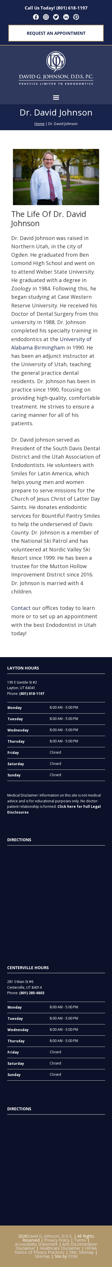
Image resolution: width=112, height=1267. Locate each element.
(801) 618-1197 (72, 8)
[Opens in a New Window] (36, 17)
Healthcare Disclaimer (60, 1248)
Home (39, 123)
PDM (73, 1256)
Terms (80, 1240)
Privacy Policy (56, 1240)
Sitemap (42, 1256)
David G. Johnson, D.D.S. (50, 1236)
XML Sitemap (81, 1252)
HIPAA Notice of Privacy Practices (56, 1250)
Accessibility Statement (36, 1244)
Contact (21, 607)
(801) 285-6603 (31, 992)
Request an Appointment (56, 33)
